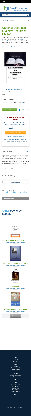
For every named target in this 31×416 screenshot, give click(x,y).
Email (11, 128)
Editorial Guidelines (15, 391)
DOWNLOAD (8, 109)
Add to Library (24, 109)
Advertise (15, 394)
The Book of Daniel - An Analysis (15, 263)
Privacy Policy (15, 388)
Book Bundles (15, 363)
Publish (15, 364)
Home (15, 372)
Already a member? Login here (15, 136)
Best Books (15, 361)
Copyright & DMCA (15, 384)
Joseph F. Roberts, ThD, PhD (14, 89)
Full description (6, 166)
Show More (15, 316)
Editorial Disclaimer (15, 393)
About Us (15, 373)
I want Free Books (15, 132)
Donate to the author (8, 198)
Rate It (24, 102)
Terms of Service (15, 386)
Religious (8, 242)
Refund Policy (15, 389)
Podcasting (15, 366)
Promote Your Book (15, 367)
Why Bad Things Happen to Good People (15, 240)
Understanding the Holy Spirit (15, 309)
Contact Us (15, 376)
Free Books (15, 359)
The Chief (15, 286)
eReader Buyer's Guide (15, 375)
